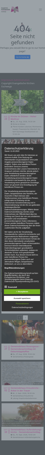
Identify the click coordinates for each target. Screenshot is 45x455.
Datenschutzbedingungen (22, 307)
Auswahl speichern (22, 298)
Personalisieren (22, 304)
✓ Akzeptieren (22, 292)
